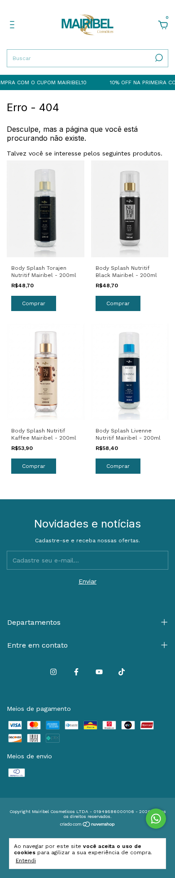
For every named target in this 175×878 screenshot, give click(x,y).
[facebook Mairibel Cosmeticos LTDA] (76, 671)
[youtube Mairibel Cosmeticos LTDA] (99, 671)
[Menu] (14, 26)
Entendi (26, 860)
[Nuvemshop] (88, 825)
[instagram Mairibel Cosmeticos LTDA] (53, 671)
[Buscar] (158, 57)
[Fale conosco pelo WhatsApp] (156, 819)
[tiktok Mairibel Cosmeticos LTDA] (121, 671)
